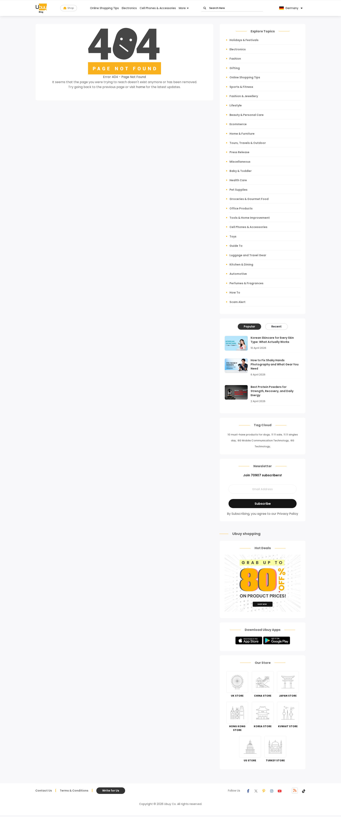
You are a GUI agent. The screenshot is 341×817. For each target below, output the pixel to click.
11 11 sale (276, 434)
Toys (233, 236)
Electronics (129, 8)
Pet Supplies (238, 190)
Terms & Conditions (74, 791)
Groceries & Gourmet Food (249, 199)
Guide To (236, 246)
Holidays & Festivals (244, 40)
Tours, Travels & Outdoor (248, 143)
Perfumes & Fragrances (246, 283)
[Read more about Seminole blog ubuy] (41, 8)
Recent (276, 326)
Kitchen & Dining (241, 264)
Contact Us (43, 791)
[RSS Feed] (295, 791)
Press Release (239, 152)
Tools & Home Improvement (250, 218)
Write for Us (110, 791)
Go (204, 8)
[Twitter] (256, 791)
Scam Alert (237, 302)
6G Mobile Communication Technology (263, 440)
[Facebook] (248, 791)
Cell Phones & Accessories (158, 8)
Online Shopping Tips (104, 8)
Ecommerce (238, 124)
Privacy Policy (287, 514)
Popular (249, 326)
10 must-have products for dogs (249, 434)
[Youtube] (280, 791)
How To (235, 293)
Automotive (238, 274)
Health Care (238, 180)
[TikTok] (304, 791)
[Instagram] (272, 791)
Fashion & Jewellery (244, 96)
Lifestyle (236, 105)
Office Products (241, 208)
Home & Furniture (242, 134)
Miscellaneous (240, 162)
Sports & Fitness (241, 87)
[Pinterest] (264, 791)
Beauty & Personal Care (247, 115)
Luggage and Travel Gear (248, 255)
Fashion (235, 59)
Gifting (235, 68)
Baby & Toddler (241, 171)
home (140, 87)
